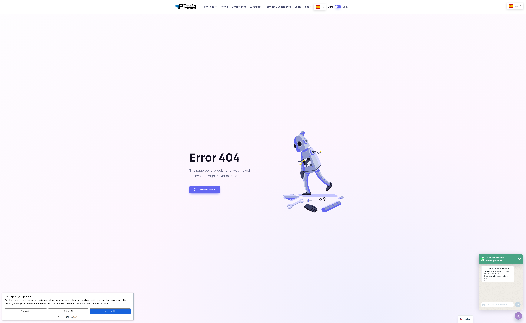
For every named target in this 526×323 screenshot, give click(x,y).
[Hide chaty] (518, 316)
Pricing (224, 6)
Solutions (209, 6)
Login (298, 6)
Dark (345, 6)
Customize (25, 311)
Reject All (68, 311)
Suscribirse (256, 6)
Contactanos (239, 6)
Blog (307, 6)
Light (330, 6)
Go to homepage (206, 189)
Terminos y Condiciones (278, 6)
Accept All (110, 311)
